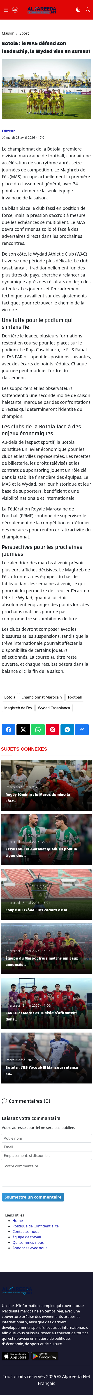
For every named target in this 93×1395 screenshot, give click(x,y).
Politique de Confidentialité (35, 1226)
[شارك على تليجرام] (67, 729)
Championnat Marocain (41, 697)
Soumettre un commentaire (33, 1197)
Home (17, 1220)
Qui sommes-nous (28, 1242)
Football (75, 697)
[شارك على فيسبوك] (8, 729)
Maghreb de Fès (18, 707)
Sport (24, 33)
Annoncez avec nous (29, 1247)
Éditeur (8, 130)
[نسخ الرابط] (82, 729)
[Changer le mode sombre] (78, 9)
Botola (9, 697)
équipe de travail (26, 1236)
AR (15, 10)
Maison (8, 33)
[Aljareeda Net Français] (41, 10)
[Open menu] (6, 9)
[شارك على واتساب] (38, 729)
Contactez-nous (25, 1231)
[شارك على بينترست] (52, 729)
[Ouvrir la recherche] (88, 10)
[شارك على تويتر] (23, 729)
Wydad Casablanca (54, 707)
